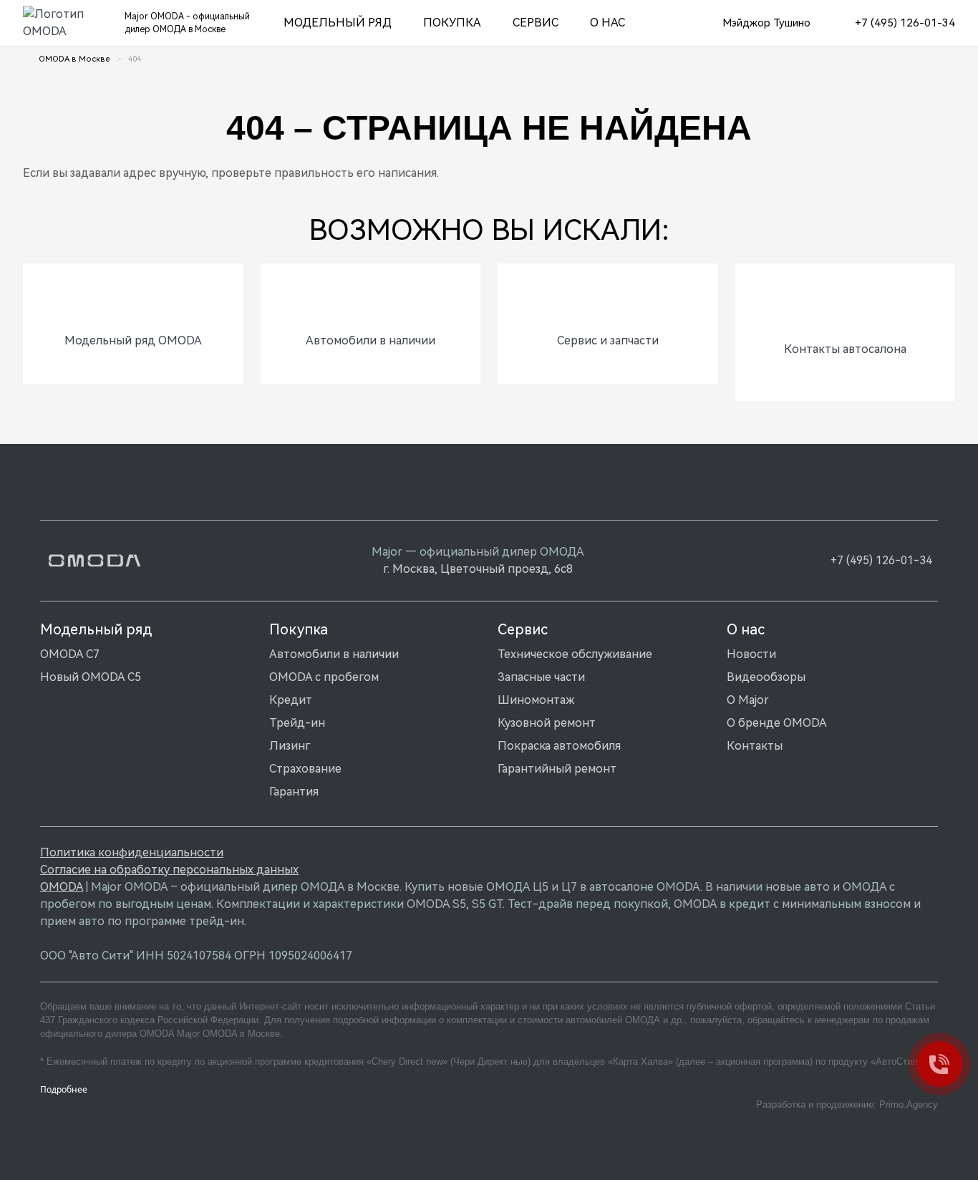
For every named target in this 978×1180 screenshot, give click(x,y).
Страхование (305, 768)
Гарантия (294, 791)
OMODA (61, 887)
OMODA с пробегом (324, 677)
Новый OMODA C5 (90, 677)
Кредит (290, 700)
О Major (748, 700)
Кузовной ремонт (547, 723)
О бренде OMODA (777, 723)
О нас (607, 22)
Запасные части (541, 677)
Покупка (452, 22)
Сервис (535, 22)
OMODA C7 (70, 654)
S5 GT (487, 904)
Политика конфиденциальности (131, 852)
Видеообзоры (766, 677)
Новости (751, 654)
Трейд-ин (297, 723)
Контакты (755, 746)
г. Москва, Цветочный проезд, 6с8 (478, 569)
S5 (459, 904)
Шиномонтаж (536, 700)
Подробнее (63, 1089)
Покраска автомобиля (559, 746)
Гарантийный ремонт (557, 768)
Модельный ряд (338, 22)
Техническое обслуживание (575, 654)
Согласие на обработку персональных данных (169, 869)
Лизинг (289, 746)
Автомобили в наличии (334, 654)
